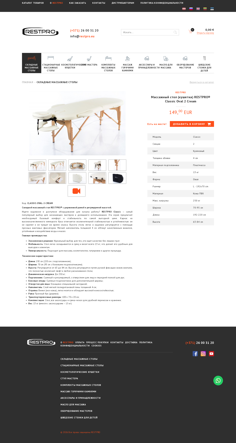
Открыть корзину (205, 33)
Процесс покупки (97, 342)
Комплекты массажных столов (108, 67)
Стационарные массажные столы (51, 67)
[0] (190, 31)
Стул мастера (89, 64)
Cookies (96, 345)
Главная (27, 82)
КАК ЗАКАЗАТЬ (77, 2)
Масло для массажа (165, 66)
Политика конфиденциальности (161, 2)
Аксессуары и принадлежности (147, 66)
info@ (82, 36)
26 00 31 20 (84, 30)
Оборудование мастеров (185, 66)
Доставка (131, 342)
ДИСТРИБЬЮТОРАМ (123, 2)
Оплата (79, 342)
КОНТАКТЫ (98, 2)
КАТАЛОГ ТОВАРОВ (33, 2)
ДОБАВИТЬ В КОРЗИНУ (189, 124)
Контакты (116, 342)
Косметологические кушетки (70, 66)
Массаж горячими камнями (128, 67)
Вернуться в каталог (202, 82)
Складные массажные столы (32, 67)
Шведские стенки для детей (204, 67)
